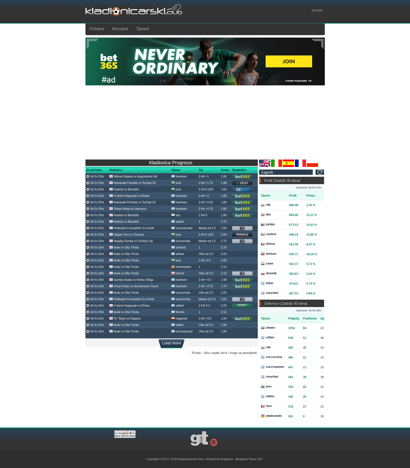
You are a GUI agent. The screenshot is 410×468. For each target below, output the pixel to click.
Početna (97, 29)
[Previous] (93, 44)
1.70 (224, 241)
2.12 (224, 312)
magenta (181, 318)
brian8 (180, 273)
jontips (270, 224)
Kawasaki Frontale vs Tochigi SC (135, 183)
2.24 (224, 247)
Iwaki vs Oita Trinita (126, 247)
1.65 (224, 228)
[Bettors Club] (264, 166)
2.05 (224, 292)
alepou (270, 327)
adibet (180, 221)
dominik (271, 273)
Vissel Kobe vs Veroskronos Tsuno (136, 286)
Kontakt (317, 10)
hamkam (181, 176)
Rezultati (120, 29)
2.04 (224, 234)
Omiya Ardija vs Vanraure (130, 208)
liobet (269, 283)
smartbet (272, 293)
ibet (268, 214)
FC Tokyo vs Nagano (127, 318)
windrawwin (183, 267)
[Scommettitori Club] (276, 166)
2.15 (224, 273)
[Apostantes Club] (288, 166)
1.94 (224, 325)
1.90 (224, 176)
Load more (171, 343)
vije (178, 215)
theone (180, 312)
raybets (271, 234)
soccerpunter (184, 228)
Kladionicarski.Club (190, 459)
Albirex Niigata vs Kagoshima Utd (135, 176)
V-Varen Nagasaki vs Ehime (132, 196)
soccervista (183, 241)
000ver (270, 244)
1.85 (224, 196)
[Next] (318, 44)
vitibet (179, 325)
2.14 (224, 267)
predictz (181, 247)
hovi (269, 406)
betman (271, 253)
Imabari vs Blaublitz (126, 189)
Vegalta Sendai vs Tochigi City (133, 241)
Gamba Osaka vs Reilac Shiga (133, 279)
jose (178, 183)
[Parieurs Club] (300, 166)
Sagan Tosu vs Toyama (129, 234)
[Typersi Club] (312, 166)
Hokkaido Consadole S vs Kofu (134, 228)
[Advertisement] (205, 121)
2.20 (224, 254)
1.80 (224, 189)
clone (269, 263)
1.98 (224, 183)
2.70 (224, 221)
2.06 (224, 260)
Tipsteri (142, 29)
